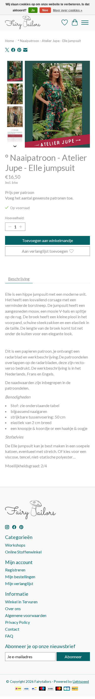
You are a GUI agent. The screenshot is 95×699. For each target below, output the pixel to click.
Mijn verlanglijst (19, 583)
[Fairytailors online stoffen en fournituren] (23, 22)
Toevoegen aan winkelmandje (47, 240)
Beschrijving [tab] (19, 278)
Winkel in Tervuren (21, 601)
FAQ (9, 635)
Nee (45, 10)
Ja (33, 10)
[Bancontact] (34, 689)
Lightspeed (81, 682)
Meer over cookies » (67, 10)
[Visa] (26, 689)
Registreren (15, 569)
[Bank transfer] (50, 689)
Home (9, 41)
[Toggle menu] (85, 22)
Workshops (15, 545)
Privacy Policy (17, 622)
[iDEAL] (18, 689)
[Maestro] (42, 689)
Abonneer (73, 656)
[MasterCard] (58, 689)
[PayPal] (75, 689)
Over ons (13, 608)
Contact (12, 629)
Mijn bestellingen (20, 576)
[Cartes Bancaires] (67, 689)
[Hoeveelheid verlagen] (10, 227)
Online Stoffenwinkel (23, 551)
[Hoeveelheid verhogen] (20, 227)
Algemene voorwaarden (25, 615)
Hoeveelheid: (14, 218)
